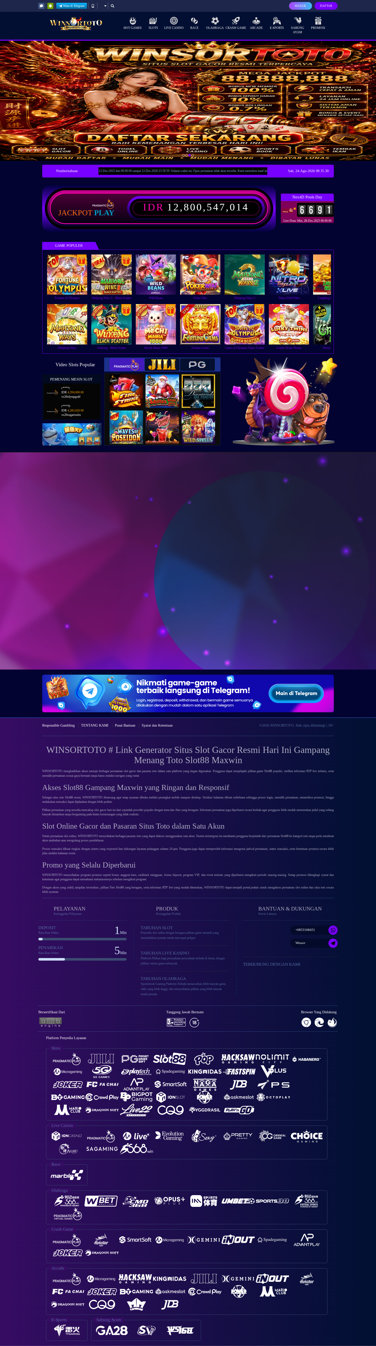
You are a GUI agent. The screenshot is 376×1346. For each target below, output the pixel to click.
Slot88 (285, 836)
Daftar (326, 6)
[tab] (126, 364)
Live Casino (174, 28)
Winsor (300, 943)
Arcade (256, 28)
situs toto (58, 797)
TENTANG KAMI (94, 725)
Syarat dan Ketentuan (157, 725)
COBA (129, 385)
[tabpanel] (188, 101)
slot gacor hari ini (104, 810)
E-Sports (277, 28)
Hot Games (133, 28)
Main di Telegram (73, 6)
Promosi (318, 28)
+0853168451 (305, 930)
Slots (153, 28)
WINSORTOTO (214, 887)
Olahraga (215, 28)
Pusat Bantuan (125, 725)
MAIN (70, 274)
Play (104, 213)
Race (194, 28)
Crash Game (236, 28)
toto (154, 771)
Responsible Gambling (58, 725)
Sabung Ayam (297, 30)
